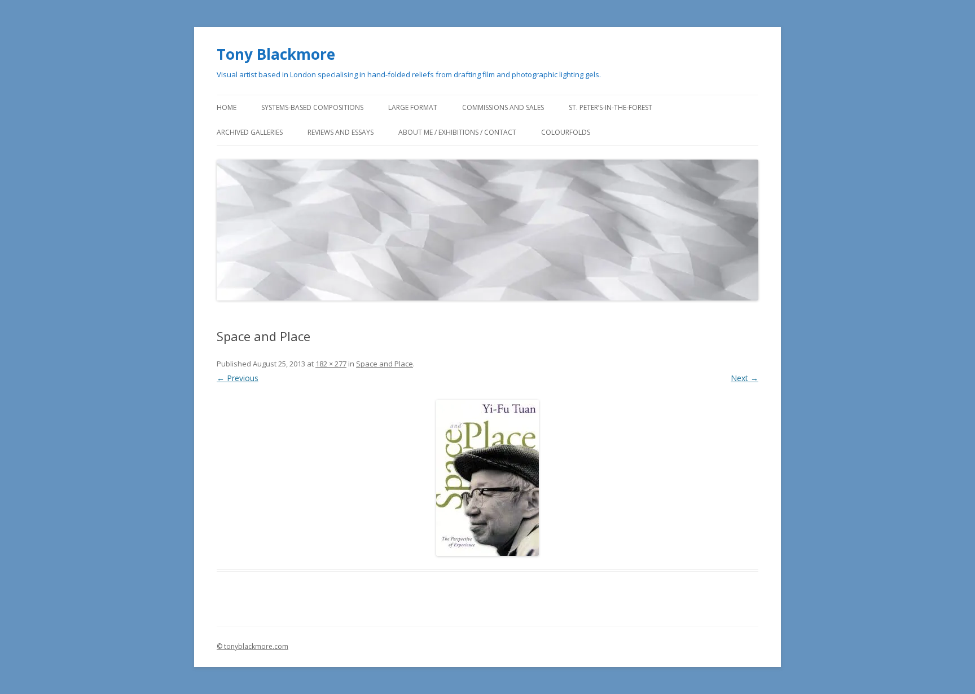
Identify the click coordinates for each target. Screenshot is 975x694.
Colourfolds (565, 132)
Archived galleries (250, 132)
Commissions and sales (503, 107)
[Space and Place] (487, 478)
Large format (412, 107)
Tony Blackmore (276, 54)
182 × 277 (330, 364)
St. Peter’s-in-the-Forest (610, 107)
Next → (744, 378)
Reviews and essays (341, 132)
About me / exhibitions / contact (457, 132)
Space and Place (384, 364)
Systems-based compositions (312, 107)
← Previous (237, 378)
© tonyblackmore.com (252, 646)
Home (226, 107)
